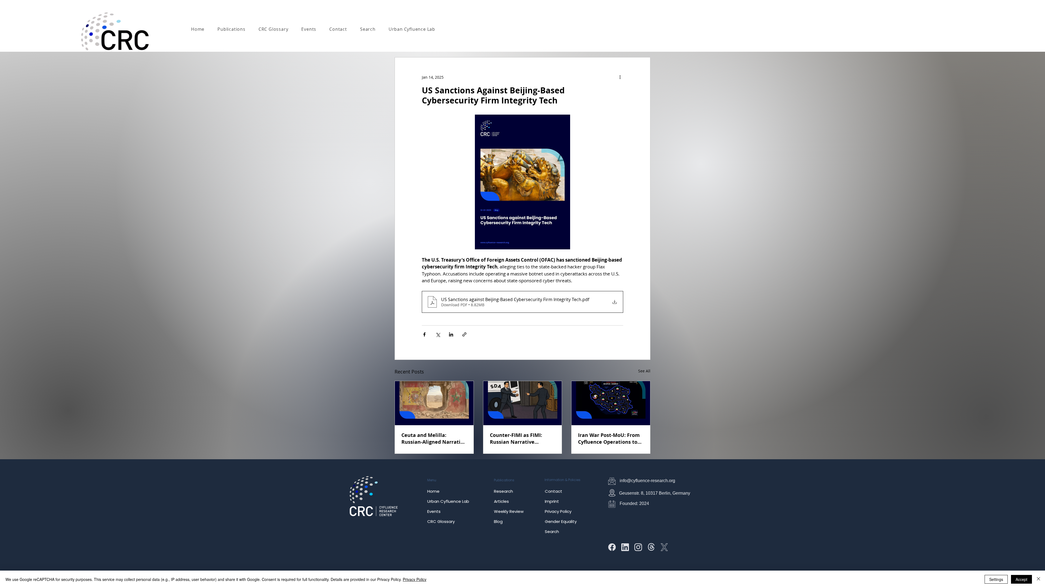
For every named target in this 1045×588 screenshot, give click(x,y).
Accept (1021, 579)
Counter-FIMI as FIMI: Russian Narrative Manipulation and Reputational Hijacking (518, 438)
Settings (996, 579)
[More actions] (620, 77)
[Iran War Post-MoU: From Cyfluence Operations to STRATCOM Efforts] (610, 403)
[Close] (1038, 579)
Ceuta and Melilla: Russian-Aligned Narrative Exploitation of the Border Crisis (433, 438)
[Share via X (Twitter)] (437, 334)
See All (644, 370)
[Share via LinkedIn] (451, 334)
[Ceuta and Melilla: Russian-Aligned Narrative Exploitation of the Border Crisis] (434, 403)
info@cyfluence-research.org (647, 480)
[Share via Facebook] (424, 334)
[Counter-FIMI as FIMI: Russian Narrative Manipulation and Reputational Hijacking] (522, 403)
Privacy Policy (414, 579)
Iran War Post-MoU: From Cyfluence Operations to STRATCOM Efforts (609, 438)
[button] (231, 29)
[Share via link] (464, 334)
